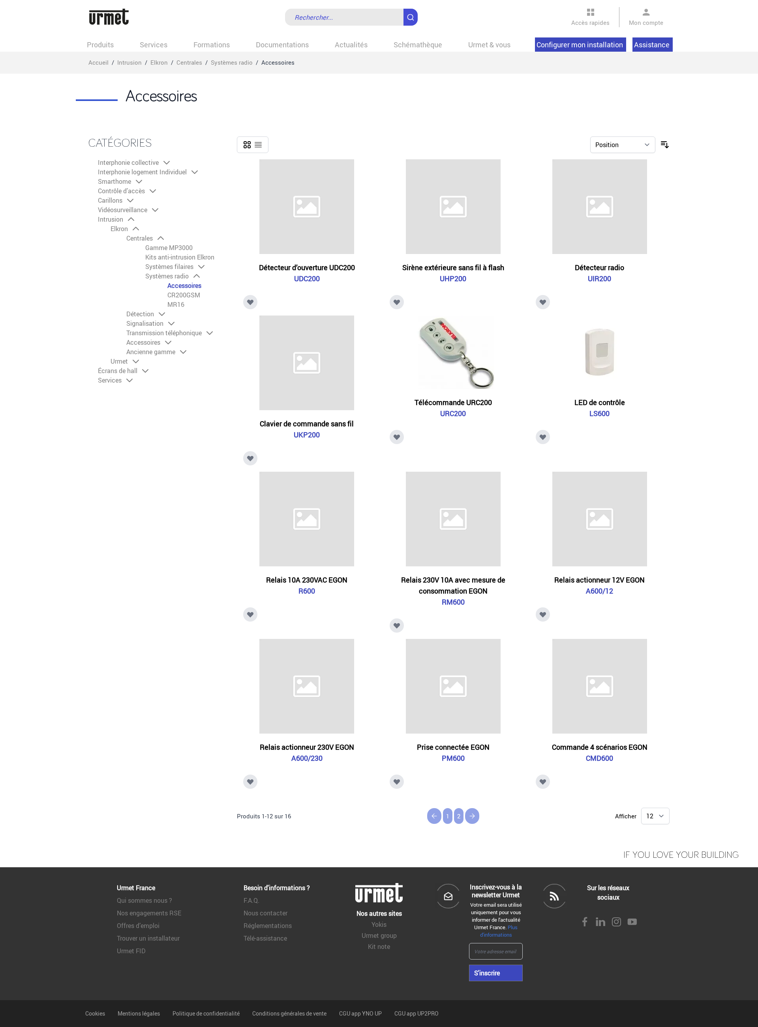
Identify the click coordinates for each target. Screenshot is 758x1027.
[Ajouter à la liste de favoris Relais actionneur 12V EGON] (543, 614)
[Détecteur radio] (599, 206)
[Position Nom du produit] (622, 144)
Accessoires (184, 285)
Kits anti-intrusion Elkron (179, 257)
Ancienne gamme (150, 351)
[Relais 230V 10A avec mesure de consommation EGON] (453, 519)
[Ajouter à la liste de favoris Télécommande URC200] (397, 437)
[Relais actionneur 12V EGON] (599, 519)
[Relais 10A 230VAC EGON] (306, 519)
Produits (100, 44)
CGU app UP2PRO (416, 1013)
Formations (211, 44)
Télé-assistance (265, 938)
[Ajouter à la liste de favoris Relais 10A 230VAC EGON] (250, 614)
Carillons (110, 200)
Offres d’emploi (138, 925)
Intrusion (129, 62)
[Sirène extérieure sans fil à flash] (453, 206)
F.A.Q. (251, 900)
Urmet (119, 361)
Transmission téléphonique (164, 333)
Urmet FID (131, 951)
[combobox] (351, 17)
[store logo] (109, 17)
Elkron (159, 62)
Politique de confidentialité (206, 1013)
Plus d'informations (499, 931)
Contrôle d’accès (121, 191)
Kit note (379, 946)
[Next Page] (472, 816)
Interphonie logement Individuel (142, 172)
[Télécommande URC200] (453, 352)
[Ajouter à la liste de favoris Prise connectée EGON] (397, 782)
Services (153, 44)
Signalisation (144, 323)
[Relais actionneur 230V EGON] (306, 686)
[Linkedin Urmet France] (600, 922)
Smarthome (114, 181)
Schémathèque (418, 44)
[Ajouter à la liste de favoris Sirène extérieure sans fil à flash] (397, 302)
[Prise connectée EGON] (453, 686)
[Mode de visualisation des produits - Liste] (258, 144)
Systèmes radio (232, 62)
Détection (140, 314)
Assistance (652, 44)
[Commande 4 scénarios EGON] (599, 686)
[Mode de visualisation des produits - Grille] (247, 144)
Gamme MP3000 (169, 247)
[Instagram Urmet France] (616, 922)
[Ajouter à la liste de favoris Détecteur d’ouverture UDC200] (250, 302)
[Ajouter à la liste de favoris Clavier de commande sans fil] (250, 458)
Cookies (95, 1013)
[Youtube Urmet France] (632, 922)
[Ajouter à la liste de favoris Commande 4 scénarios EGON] (543, 782)
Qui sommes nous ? (144, 900)
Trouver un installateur (148, 938)
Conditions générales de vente (289, 1013)
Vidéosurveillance (122, 209)
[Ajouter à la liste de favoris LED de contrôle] (543, 437)
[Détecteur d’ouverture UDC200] (306, 206)
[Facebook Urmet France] (584, 922)
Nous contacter (265, 913)
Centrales (189, 62)
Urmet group (379, 935)
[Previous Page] (434, 816)
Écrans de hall (117, 370)
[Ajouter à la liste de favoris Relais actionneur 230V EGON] (250, 782)
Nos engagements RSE (149, 913)
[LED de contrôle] (599, 352)
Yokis (379, 924)
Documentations (282, 44)
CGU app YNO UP (360, 1013)
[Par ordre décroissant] (665, 144)
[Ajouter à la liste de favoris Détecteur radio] (543, 302)
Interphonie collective (128, 162)
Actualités (351, 44)
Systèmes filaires (169, 266)
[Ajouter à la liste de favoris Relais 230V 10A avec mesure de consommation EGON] (397, 625)
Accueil (98, 62)
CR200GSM (183, 295)
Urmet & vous (489, 44)
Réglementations (268, 925)
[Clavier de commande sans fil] (306, 363)
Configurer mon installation (580, 44)
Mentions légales (139, 1013)
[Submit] (412, 13)
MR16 (175, 304)
